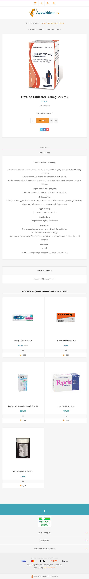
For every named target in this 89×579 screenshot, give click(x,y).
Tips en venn (56, 120)
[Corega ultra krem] (23, 317)
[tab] (44, 147)
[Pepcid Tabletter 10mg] (66, 382)
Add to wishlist (51, 120)
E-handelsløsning (39, 577)
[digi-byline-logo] (32, 577)
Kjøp (43, 121)
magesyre (49, 279)
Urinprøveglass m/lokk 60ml (23, 471)
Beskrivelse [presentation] (44, 147)
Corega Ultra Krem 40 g (23, 341)
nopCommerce (49, 567)
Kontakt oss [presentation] (44, 153)
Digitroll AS (54, 577)
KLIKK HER (26, 252)
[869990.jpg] (23, 448)
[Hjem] (26, 23)
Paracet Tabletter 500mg (66, 341)
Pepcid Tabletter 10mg (66, 406)
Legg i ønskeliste (23, 351)
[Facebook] (44, 511)
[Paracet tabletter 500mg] (66, 317)
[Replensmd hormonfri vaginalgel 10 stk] (23, 382)
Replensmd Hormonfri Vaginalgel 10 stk (23, 406)
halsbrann (37, 279)
